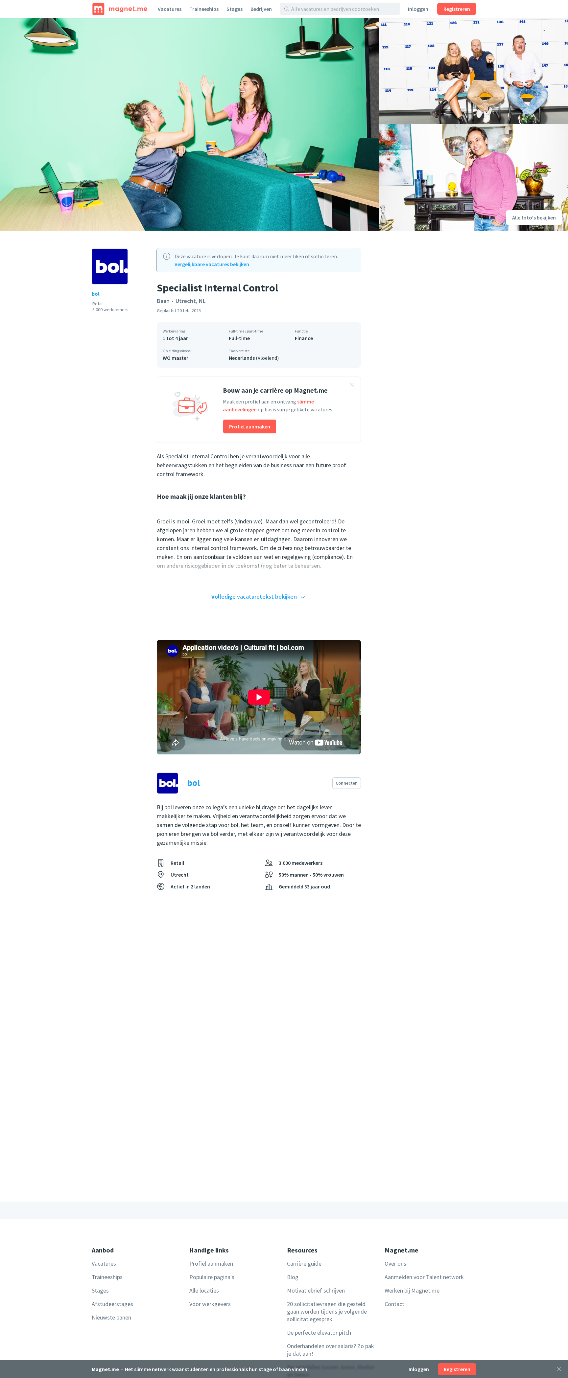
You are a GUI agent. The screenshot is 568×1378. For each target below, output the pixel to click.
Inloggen (418, 9)
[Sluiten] (559, 1369)
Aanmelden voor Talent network (424, 1277)
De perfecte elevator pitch (319, 1332)
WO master (175, 358)
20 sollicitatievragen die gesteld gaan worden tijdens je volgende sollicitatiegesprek (327, 1311)
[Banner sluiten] (352, 386)
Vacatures (169, 9)
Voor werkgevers (210, 1304)
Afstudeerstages (112, 1304)
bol (96, 293)
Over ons (395, 1263)
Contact (394, 1304)
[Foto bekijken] (189, 124)
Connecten (347, 783)
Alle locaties (204, 1290)
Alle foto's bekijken (534, 217)
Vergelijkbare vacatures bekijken (212, 264)
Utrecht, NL (191, 301)
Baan (163, 301)
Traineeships (204, 9)
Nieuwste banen (111, 1317)
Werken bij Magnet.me (412, 1290)
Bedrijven (261, 9)
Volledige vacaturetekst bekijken (254, 596)
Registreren (456, 9)
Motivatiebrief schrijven (316, 1290)
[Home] (120, 9)
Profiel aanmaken (249, 426)
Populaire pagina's (211, 1277)
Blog (292, 1277)
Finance (304, 338)
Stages (234, 9)
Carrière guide (304, 1263)
